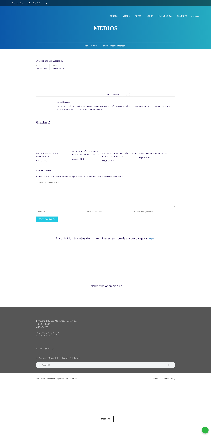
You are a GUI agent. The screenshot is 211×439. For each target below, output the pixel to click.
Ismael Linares (41, 68)
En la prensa (165, 16)
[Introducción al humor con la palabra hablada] (87, 137)
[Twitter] (128, 94)
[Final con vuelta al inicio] (157, 138)
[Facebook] (122, 94)
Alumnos (195, 16)
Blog (173, 378)
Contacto (182, 16)
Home (87, 46)
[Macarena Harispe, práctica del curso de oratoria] (120, 138)
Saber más (105, 419)
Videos (126, 16)
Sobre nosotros (17, 3)
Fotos (138, 16)
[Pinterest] (133, 94)
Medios (96, 46)
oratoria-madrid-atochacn (114, 46)
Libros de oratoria (34, 3)
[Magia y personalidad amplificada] (54, 138)
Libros (150, 16)
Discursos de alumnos (159, 378)
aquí (151, 238)
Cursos (114, 16)
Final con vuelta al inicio (153, 153)
